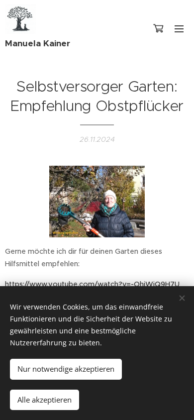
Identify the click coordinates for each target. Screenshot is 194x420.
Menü (179, 28)
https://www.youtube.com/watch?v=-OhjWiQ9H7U (92, 284)
